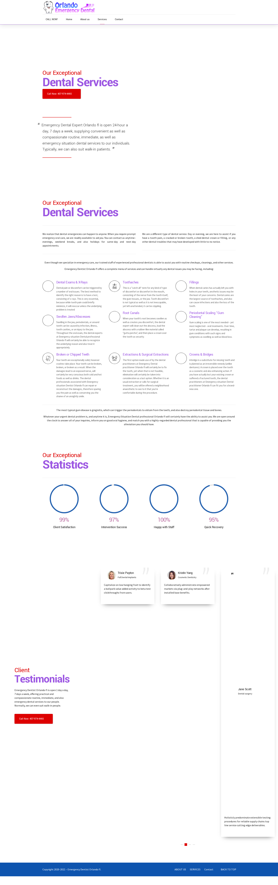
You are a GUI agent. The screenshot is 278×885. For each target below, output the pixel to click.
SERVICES (195, 869)
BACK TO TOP (228, 869)
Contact (119, 19)
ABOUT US (180, 869)
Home (69, 19)
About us (85, 19)
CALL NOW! (52, 19)
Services (102, 19)
